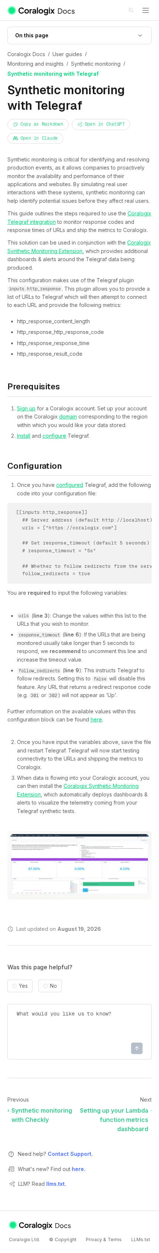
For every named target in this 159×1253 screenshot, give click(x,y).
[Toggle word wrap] (137, 513)
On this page (31, 35)
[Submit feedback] (137, 1048)
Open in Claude (39, 138)
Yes (23, 986)
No (53, 986)
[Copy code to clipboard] (148, 513)
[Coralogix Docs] (41, 10)
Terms (115, 1239)
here (96, 719)
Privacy (94, 1239)
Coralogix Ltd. (24, 1239)
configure (54, 436)
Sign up (26, 408)
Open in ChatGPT (105, 124)
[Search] (132, 11)
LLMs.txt (140, 1239)
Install (23, 436)
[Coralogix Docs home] (40, 1225)
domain (68, 416)
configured (69, 485)
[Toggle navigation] (146, 10)
